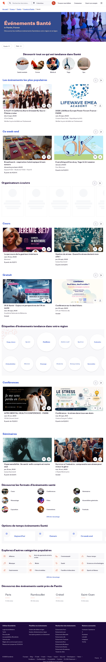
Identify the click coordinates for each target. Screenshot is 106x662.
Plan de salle (6, 634)
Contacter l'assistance (88, 629)
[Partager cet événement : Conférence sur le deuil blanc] (100, 300)
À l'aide (37, 657)
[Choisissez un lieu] (34, 3)
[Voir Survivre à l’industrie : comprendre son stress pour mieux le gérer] (78, 450)
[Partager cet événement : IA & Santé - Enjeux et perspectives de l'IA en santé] (49, 300)
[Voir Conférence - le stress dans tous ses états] (78, 399)
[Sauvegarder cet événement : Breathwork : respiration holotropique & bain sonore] (44, 157)
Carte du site (6, 639)
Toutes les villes (60, 652)
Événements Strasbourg (62, 649)
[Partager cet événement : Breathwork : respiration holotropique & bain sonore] (49, 157)
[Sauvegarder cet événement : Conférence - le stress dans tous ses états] (95, 408)
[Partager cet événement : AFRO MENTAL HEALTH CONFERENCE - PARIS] (49, 408)
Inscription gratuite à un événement (39, 634)
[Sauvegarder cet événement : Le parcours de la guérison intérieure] (44, 249)
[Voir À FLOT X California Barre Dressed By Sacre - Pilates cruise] (27, 96)
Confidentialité (41, 659)
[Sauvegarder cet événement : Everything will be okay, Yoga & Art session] (95, 157)
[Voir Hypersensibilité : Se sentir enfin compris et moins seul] (27, 450)
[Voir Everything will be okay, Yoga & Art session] (78, 148)
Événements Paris (60, 629)
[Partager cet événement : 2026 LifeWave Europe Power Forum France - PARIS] (100, 106)
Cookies (59, 659)
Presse (50, 657)
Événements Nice (60, 642)
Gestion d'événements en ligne (38, 632)
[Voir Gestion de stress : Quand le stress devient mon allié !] (78, 240)
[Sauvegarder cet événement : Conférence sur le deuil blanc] (95, 300)
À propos (25, 657)
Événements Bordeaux (62, 644)
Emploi (43, 657)
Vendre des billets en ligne (36, 629)
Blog (31, 657)
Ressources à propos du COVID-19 (12, 644)
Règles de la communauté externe (12, 642)
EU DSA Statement (69, 659)
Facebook (85, 634)
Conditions (31, 659)
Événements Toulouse (61, 639)
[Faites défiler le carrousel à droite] (101, 80)
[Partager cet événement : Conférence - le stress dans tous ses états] (100, 408)
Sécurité (62, 657)
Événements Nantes (61, 647)
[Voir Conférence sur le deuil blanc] (78, 291)
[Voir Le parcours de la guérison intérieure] (27, 240)
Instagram (85, 639)
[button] (7, 46)
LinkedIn (84, 637)
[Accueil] (3, 3)
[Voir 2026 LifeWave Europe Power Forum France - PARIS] (78, 96)
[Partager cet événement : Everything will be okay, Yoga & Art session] (100, 157)
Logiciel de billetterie (8, 629)
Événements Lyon (60, 632)
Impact (56, 657)
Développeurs (71, 657)
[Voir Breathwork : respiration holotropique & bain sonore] (27, 148)
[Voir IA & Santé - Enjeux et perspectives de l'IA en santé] (27, 291)
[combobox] (43, 3)
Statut (79, 657)
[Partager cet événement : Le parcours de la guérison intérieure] (49, 249)
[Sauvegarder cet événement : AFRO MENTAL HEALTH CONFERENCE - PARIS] (44, 408)
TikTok (84, 642)
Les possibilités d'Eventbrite (10, 637)
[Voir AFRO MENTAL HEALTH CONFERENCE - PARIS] (27, 399)
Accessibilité (51, 659)
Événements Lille (60, 637)
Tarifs (4, 632)
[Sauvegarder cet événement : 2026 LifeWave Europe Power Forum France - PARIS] (95, 106)
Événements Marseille (61, 634)
